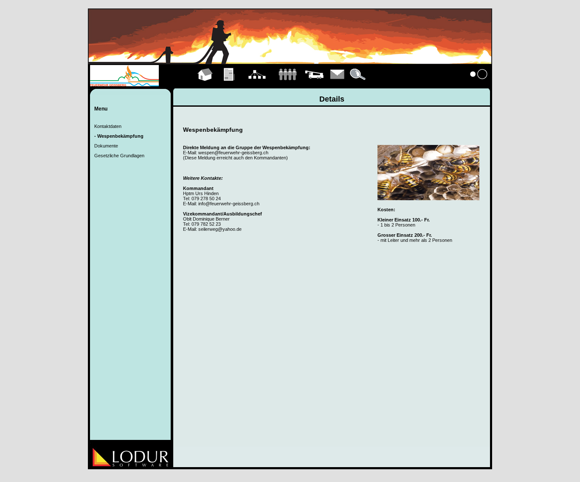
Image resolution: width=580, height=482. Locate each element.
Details (358, 84)
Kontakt (337, 84)
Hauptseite (205, 84)
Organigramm (257, 84)
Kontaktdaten (107, 126)
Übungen (229, 84)
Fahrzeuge (314, 84)
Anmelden (478, 84)
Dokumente (106, 145)
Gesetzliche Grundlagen (119, 155)
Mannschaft (287, 84)
